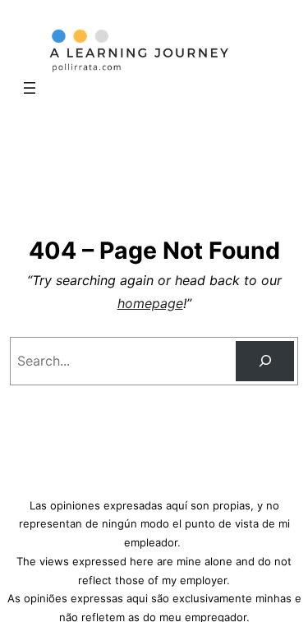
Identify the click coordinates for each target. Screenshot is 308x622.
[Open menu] (29, 88)
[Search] (265, 361)
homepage (150, 303)
